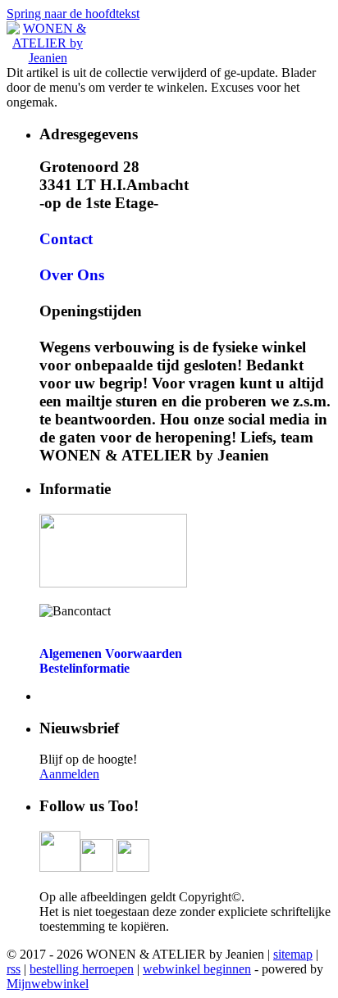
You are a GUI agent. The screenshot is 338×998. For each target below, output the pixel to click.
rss (14, 969)
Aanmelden (69, 774)
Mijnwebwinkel (48, 984)
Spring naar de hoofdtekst (73, 13)
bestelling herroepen (82, 969)
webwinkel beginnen (197, 969)
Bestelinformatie (84, 668)
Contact (66, 238)
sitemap (293, 954)
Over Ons (71, 275)
